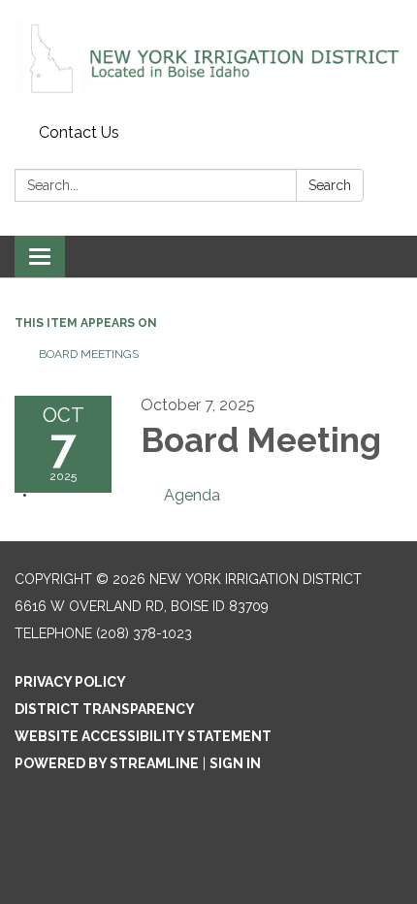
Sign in (235, 763)
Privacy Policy (70, 682)
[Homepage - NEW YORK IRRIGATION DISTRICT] (208, 58)
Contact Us (79, 132)
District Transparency (105, 709)
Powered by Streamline (107, 763)
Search (329, 185)
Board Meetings (89, 354)
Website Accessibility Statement (143, 736)
